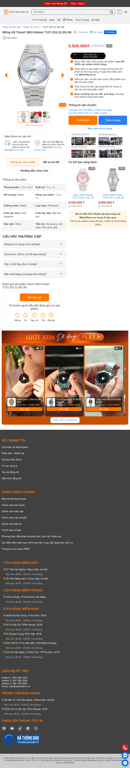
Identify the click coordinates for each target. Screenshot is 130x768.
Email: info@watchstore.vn (16, 686)
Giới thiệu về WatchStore (15, 447)
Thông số (82, 32)
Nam (52, 20)
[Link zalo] (28, 728)
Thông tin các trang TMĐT (16, 549)
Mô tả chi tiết (51, 162)
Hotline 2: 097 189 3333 (14, 680)
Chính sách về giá (11, 530)
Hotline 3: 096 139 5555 (14, 683)
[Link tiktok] (20, 728)
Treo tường (82, 20)
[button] (119, 12)
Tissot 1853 (26, 187)
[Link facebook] (4, 728)
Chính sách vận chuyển (14, 517)
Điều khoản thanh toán (14, 498)
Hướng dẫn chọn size (34, 170)
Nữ (59, 20)
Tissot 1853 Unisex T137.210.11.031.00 (113, 196)
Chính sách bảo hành (13, 505)
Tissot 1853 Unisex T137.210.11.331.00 (83, 196)
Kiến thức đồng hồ (11, 478)
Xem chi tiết (18, 150)
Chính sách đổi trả (11, 524)
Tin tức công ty (9, 465)
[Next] (62, 75)
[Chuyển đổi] (61, 244)
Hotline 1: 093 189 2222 (14, 677)
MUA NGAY (83, 120)
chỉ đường (37, 574)
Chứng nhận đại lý (11, 459)
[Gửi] (111, 12)
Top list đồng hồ (10, 472)
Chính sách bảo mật (12, 511)
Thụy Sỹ (50, 187)
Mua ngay (25, 409)
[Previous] (7, 75)
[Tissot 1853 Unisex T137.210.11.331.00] (83, 180)
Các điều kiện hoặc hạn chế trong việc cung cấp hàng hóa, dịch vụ (37, 542)
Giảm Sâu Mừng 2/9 (56, 3)
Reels (69, 19)
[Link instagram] (36, 728)
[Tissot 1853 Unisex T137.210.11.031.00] (112, 180)
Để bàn (95, 20)
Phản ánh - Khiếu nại (13, 453)
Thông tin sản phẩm (22, 162)
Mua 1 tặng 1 (78, 3)
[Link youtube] (12, 728)
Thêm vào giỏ (112, 120)
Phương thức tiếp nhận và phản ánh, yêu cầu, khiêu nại (31, 536)
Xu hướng (41, 19)
